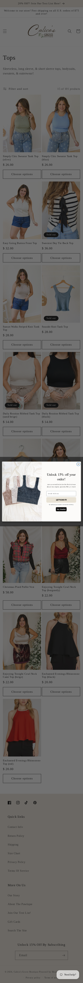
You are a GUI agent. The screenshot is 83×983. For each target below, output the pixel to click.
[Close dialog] (78, 464)
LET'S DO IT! (61, 499)
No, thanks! (61, 509)
